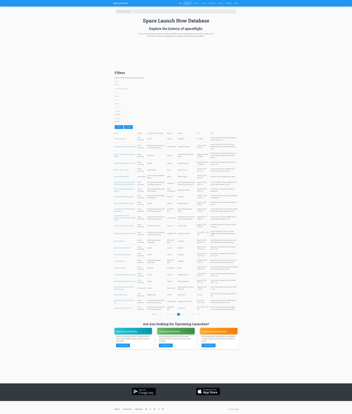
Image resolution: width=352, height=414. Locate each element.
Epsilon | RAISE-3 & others (121, 176)
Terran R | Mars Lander (120, 295)
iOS (236, 3)
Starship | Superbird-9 (120, 139)
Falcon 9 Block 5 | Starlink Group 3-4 (124, 203)
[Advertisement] (170, 54)
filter (119, 127)
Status (116, 96)
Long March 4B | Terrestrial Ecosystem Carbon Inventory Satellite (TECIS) (124, 218)
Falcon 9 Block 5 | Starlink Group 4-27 (124, 274)
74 (167, 314)
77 (178, 314)
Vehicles (220, 3)
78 (182, 314)
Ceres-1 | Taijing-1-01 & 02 (121, 170)
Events (203, 3)
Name (116, 133)
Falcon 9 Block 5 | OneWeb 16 (122, 254)
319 (194, 314)
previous (154, 314)
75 (171, 314)
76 (174, 314)
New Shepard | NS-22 (120, 268)
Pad (211, 133)
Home (180, 3)
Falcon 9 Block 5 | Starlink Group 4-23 (124, 281)
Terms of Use (139, 409)
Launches (187, 3)
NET (198, 133)
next (199, 314)
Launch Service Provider (122, 89)
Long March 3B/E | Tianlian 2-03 (123, 308)
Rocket (169, 133)
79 (186, 314)
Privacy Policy (127, 409)
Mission (180, 133)
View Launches (123, 345)
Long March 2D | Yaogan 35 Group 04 (125, 146)
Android (229, 3)
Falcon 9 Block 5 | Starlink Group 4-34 (124, 163)
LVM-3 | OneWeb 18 (119, 241)
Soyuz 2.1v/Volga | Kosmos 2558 (123, 225)
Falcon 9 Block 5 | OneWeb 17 (122, 248)
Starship (196, 3)
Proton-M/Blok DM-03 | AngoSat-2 (124, 196)
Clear (128, 127)
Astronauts (211, 3)
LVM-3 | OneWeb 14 (119, 261)
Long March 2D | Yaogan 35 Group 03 (125, 233)
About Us (117, 409)
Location (117, 103)
